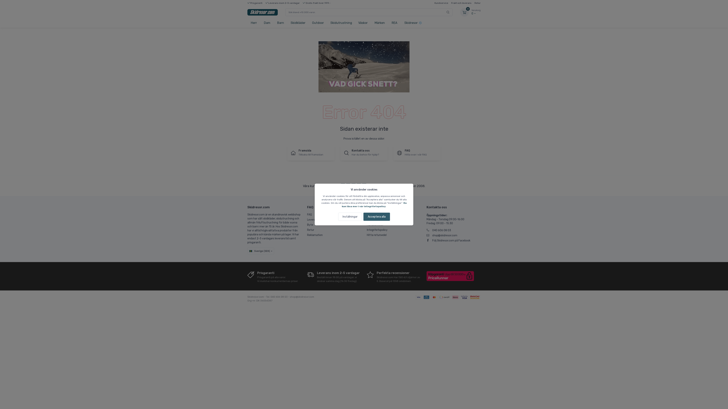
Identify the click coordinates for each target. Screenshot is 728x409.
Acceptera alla (377, 216)
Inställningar (350, 216)
